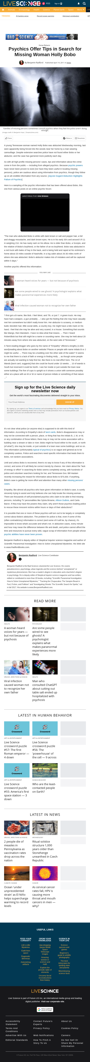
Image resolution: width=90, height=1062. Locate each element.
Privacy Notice (74, 408)
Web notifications (43, 1035)
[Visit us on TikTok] (43, 3)
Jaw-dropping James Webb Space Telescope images (45, 949)
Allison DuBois (62, 500)
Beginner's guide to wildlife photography (64, 955)
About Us (66, 1021)
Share (10, 138)
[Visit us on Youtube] (35, 3)
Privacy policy (41, 1028)
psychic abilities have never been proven (23, 534)
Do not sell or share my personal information (72, 1043)
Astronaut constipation (71, 16)
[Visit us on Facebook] (23, 3)
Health (36, 9)
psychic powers (75, 165)
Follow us (69, 138)
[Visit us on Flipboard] (39, 3)
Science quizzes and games (64, 947)
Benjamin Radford (35, 62)
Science (46, 9)
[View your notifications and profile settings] (78, 3)
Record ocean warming (45, 16)
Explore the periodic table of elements (45, 970)
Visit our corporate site (52, 1001)
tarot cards (51, 432)
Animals (11, 9)
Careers (65, 1035)
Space (70, 9)
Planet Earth (59, 9)
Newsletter (81, 138)
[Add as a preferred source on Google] (45, 1009)
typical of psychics (41, 450)
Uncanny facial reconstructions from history (45, 978)
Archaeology (24, 9)
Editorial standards (17, 1040)
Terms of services (35, 408)
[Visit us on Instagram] (31, 3)
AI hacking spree (22, 16)
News (69, 63)
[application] (45, 212)
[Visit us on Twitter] (27, 3)
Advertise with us (16, 1035)
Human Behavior (44, 45)
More (79, 9)
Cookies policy (69, 1028)
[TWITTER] (21, 559)
